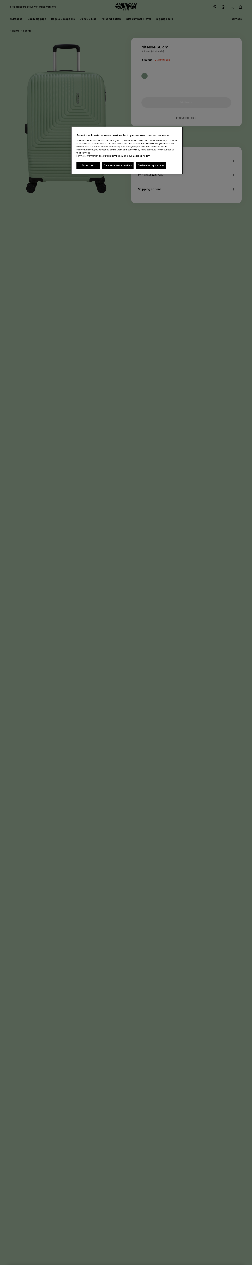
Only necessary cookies (118, 165)
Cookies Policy (141, 155)
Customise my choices (150, 165)
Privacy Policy (115, 155)
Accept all (88, 165)
